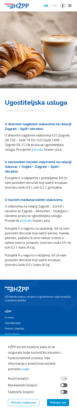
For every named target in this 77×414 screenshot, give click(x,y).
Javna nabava (12, 334)
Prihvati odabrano (23, 402)
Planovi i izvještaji (14, 328)
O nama (9, 317)
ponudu (37, 149)
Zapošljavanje (13, 323)
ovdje (25, 369)
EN (55, 6)
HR (46, 6)
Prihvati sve (58, 402)
